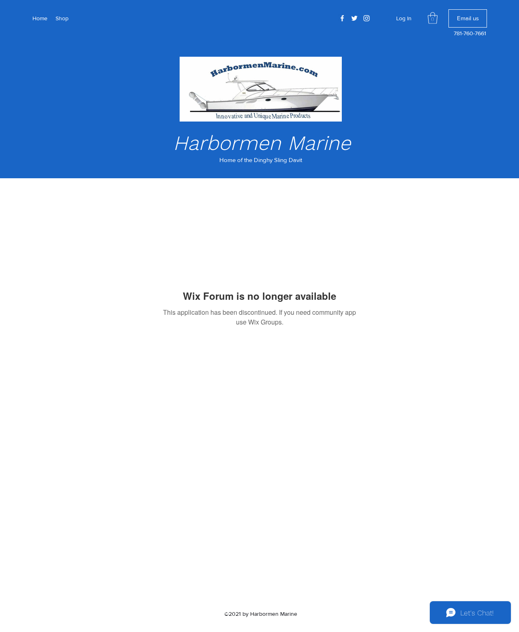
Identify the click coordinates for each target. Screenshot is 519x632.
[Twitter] (354, 18)
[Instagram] (366, 18)
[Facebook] (342, 18)
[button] (433, 18)
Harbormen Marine (262, 143)
